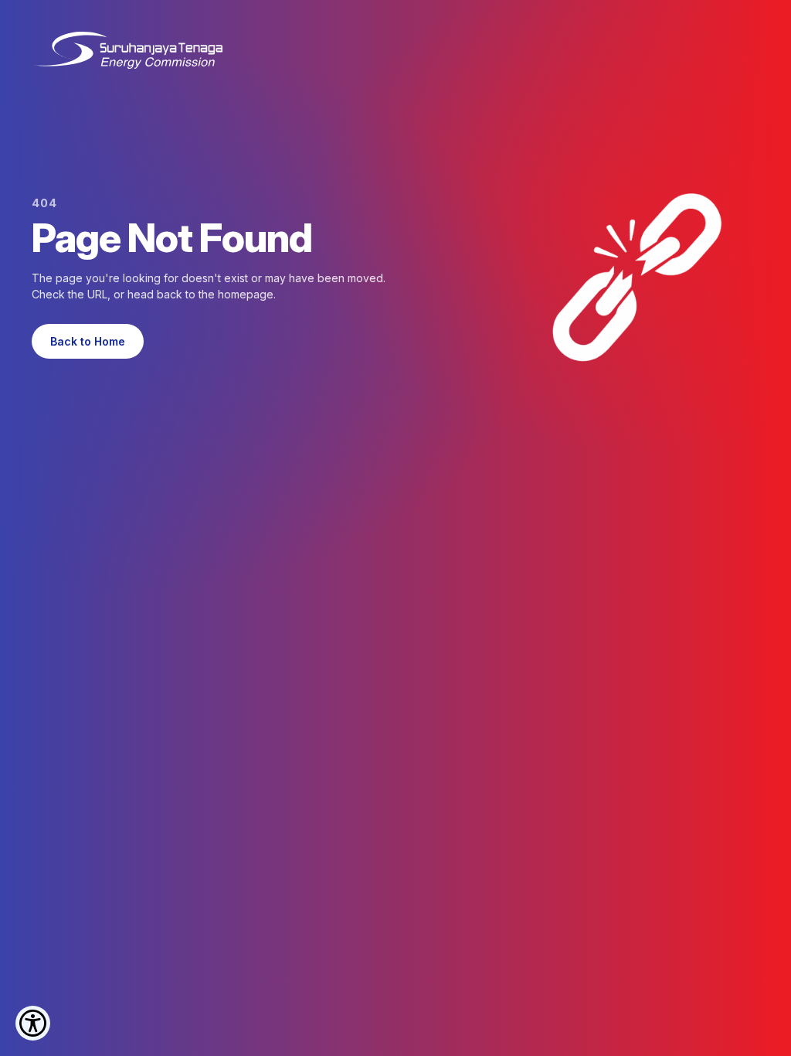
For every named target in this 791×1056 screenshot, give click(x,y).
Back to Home (87, 341)
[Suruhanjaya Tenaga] (127, 50)
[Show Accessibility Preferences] (32, 1023)
